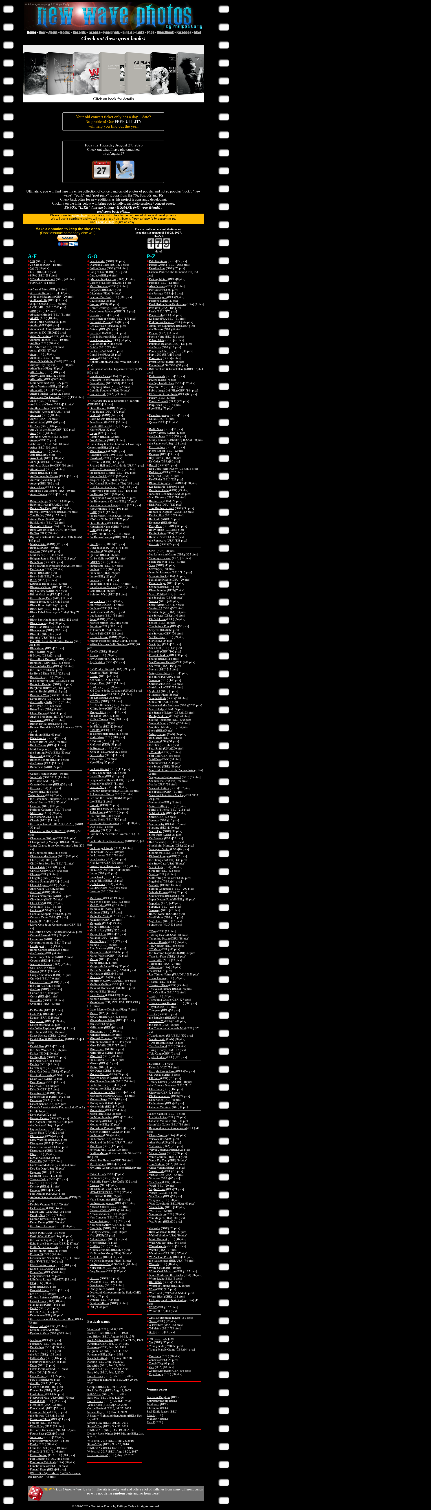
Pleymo (153, 333)
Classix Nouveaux (41, 896)
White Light (156, 1278)
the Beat (35, 551)
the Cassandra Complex (44, 798)
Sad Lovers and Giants (162, 554)
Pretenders (155, 365)
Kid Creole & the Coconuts (106, 690)
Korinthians (97, 737)
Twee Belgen (157, 1042)
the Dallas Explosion (42, 1028)
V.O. (151, 1210)
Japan (93, 619)
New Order (96, 1228)
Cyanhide (36, 1003)
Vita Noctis (156, 1196)
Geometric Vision (100, 322)
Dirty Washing (39, 1139)
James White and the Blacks (166, 1275)
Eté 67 (34, 1294)
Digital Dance (38, 1129)
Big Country (37, 591)
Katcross (95, 672)
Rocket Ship (156, 515)
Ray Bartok (156, 458)
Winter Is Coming (159, 1285)
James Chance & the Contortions (50, 845)
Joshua (94, 655)
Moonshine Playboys (102, 1128)
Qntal (152, 418)
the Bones (36, 670)
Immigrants (96, 565)
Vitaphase (155, 1200)
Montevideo (97, 1110)
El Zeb (34, 1268)
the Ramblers (157, 436)
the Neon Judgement (102, 1203)
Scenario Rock (158, 576)
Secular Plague (158, 612)
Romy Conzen (39, 949)
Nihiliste (95, 1246)
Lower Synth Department (105, 866)
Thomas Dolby (39, 1179)
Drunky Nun (37, 1215)
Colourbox (36, 939)
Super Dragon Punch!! (162, 899)
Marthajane (96, 973)
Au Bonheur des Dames (44, 476)
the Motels (96, 1135)
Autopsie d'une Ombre (43, 490)
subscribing (79, 215)
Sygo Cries (155, 921)
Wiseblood (155, 1293)
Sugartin (154, 885)
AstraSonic (36, 458)
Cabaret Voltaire (40, 773)
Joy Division (97, 662)
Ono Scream (97, 1285)
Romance (155, 522)
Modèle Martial (99, 1074)
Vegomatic (155, 1146)
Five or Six (36, 1390)
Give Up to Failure (101, 340)
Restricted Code (159, 490)
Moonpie (95, 1124)
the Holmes (96, 494)
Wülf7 (153, 1307)
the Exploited (38, 1326)
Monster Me (97, 1106)
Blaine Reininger (159, 483)
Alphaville (36, 390)
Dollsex (35, 1186)
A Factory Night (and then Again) (107, 1415)
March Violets (98, 955)
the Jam (94, 608)
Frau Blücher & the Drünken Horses (51, 641)
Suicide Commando (161, 888)
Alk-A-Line (37, 372)
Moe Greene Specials (102, 1081)
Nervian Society (99, 1206)
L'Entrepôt (153, 1408)
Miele (93, 1024)
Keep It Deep (97, 683)
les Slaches (155, 737)
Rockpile (154, 519)
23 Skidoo (36, 264)
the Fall (34, 1354)
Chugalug (36, 878)
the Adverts (37, 347)
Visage (153, 1192)
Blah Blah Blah (39, 626)
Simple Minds (157, 698)
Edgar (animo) (38, 1250)
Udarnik (154, 1067)
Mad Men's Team (100, 901)
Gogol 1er (96, 354)
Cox (32, 967)
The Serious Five (159, 626)
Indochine (96, 573)
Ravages (154, 454)
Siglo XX (154, 691)
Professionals (157, 376)
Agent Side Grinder (41, 361)
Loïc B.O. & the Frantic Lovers (108, 834)
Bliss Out (35, 634)
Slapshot (154, 741)
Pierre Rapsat (157, 450)
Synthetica (155, 924)
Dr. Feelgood (38, 1208)
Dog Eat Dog (38, 1168)
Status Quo (155, 831)
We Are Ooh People (160, 1257)
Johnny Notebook (100, 640)
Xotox (153, 1321)
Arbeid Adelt (38, 422)
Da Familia (36, 1010)
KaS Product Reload (102, 669)
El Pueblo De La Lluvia (163, 394)
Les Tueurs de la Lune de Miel (167, 1028)
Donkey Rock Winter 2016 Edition (108, 1433)
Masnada (95, 977)
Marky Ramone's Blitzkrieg (166, 440)
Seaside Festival (97, 1358)
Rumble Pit (156, 537)
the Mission (97, 1059)
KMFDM (95, 730)
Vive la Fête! (156, 1207)
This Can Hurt (157, 992)
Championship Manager (44, 842)
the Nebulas (97, 1188)
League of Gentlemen (103, 780)
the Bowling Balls (41, 702)
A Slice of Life (38, 300)
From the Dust (38, 1448)
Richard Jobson (99, 637)
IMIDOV (95, 562)
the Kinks (95, 715)
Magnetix (95, 923)
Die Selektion (157, 619)
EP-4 (33, 1283)
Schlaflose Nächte (160, 579)
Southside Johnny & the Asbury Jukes (172, 770)
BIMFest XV (95, 1448)
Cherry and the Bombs (43, 856)
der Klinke (96, 726)
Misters (94, 1063)
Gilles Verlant (157, 1167)
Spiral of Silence (159, 809)
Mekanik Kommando (102, 988)
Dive (33, 1154)
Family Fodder (39, 1361)
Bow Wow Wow (39, 695)
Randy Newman (99, 1232)
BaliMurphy (37, 522)
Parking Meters (158, 279)
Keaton (94, 676)
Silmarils (154, 694)
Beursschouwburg (158, 1400)
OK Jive (94, 1278)
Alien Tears (37, 368)
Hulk (93, 530)
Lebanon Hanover (100, 790)
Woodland (93, 1329)
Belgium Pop (95, 1351)
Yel (151, 1338)
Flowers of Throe (40, 1419)
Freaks (34, 1444)
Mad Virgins (97, 905)
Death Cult (36, 1078)
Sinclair (153, 701)
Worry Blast (156, 1296)
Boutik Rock (95, 1376)
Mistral (94, 1067)
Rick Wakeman (158, 1232)
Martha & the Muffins (103, 970)
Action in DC (38, 332)
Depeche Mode (39, 1096)
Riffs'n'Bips (94, 1394)
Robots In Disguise (160, 511)
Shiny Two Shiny (159, 673)
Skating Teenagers (160, 719)
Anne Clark (37, 888)
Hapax (93, 433)
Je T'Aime (95, 630)
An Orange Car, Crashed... (45, 397)
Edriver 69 (36, 1254)
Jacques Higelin (99, 480)
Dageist (34, 1017)
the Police (155, 347)
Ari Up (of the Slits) (42, 429)
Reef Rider (155, 479)
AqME (34, 418)
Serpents (154, 630)
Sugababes (155, 881)
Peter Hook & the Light (104, 505)
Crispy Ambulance (41, 975)
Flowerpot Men (39, 1412)
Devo (33, 1114)
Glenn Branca (38, 713)
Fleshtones (36, 1404)
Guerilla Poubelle (100, 390)
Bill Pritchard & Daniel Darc (166, 369)
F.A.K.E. (35, 1351)
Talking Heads (158, 935)
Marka (93, 962)
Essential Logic (39, 1290)
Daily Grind (37, 1021)
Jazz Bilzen (94, 1336)
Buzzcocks (36, 767)
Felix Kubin (97, 755)
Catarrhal (35, 806)
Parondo (154, 282)
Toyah (153, 1006)
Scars (152, 565)
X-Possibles (156, 1325)
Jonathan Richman (160, 493)
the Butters (36, 763)
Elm (32, 1261)
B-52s (33, 580)
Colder (34, 921)
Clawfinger (37, 899)
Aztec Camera (38, 494)
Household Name (100, 526)
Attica (33, 472)
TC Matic (155, 949)
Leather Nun (97, 783)
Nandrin (92, 1361)
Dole (33, 1183)
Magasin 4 (153, 1418)
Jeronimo (95, 626)
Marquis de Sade (100, 966)
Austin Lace (37, 487)
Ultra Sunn (155, 1089)
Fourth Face (37, 1433)
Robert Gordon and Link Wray (108, 361)
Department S (38, 1093)
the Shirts (155, 676)
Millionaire (96, 1027)
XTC (152, 1332)
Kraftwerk (95, 744)
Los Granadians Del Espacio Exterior (112, 369)
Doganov (35, 1172)
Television (155, 967)
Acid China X (38, 321)
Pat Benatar (37, 569)
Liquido (94, 805)
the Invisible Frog (100, 583)
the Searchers (157, 597)
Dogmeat (35, 1175)
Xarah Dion (37, 1132)
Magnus (94, 927)
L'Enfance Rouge (40, 1279)
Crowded (35, 978)
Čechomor (36, 816)
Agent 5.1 (36, 357)
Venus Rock (94, 1404)
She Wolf (154, 666)
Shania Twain (157, 1039)
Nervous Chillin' (100, 1210)
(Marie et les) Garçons (103, 279)
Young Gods (156, 1346)
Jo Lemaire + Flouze (102, 794)
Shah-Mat (155, 648)
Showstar (154, 680)
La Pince (154, 318)
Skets (152, 730)
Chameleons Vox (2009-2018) (48, 831)
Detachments (38, 1103)
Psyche (153, 379)
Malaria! (95, 937)
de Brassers (37, 720)
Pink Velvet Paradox (161, 322)
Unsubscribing (105, 222)
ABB (33, 311)
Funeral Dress (38, 1469)
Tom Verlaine (157, 1164)
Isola (92, 591)
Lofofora (95, 830)
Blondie (35, 637)
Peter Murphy (98, 1149)
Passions (154, 300)
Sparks (153, 784)
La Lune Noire (98, 887)
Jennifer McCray (100, 980)
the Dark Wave (39, 1050)
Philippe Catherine (41, 809)
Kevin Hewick (98, 476)
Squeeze (154, 820)
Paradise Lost (157, 268)
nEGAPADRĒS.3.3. (101, 1192)
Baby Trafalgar (39, 501)
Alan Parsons (157, 286)
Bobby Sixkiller (159, 716)
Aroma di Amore (40, 436)
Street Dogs (156, 867)
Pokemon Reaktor (160, 343)
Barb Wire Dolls (39, 529)
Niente (94, 1242)
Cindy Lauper (98, 772)
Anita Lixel (96, 812)
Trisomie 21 (156, 1021)
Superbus (154, 903)
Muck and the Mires (102, 1142)
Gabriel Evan (38, 1301)
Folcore (34, 1422)
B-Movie (35, 655)
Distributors (37, 1150)
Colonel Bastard (40, 935)
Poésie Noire (156, 336)
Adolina (35, 343)
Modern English (99, 1077)
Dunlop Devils (39, 1218)
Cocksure (36, 910)
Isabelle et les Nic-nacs (103, 587)
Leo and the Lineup (101, 798)
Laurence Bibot (39, 583)
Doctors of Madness (42, 1165)
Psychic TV (156, 387)
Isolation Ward (98, 594)
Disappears (36, 1143)
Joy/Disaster (97, 658)
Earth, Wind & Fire (41, 1236)
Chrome (35, 874)
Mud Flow (96, 1146)
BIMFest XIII (95, 1430)
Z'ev (151, 1367)
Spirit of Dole (157, 813)
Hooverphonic (98, 508)
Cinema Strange (39, 881)
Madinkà (95, 909)
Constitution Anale (41, 942)
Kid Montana (98, 694)
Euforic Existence (41, 1297)
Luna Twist (96, 877)
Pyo (151, 408)
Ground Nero (97, 383)
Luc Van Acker (158, 1117)
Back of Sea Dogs (40, 508)
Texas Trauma (157, 978)
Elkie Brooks (38, 738)
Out (92, 1307)
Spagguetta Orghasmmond (165, 777)
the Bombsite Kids (41, 666)
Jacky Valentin (158, 1113)
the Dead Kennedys (42, 1075)
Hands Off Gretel (100, 426)
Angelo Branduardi (41, 716)
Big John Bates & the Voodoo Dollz (51, 537)
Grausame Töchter (101, 379)
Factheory (36, 1343)
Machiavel (96, 898)
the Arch (35, 426)
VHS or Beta (156, 1174)
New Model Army (100, 1224)
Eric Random (157, 447)
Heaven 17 (96, 462)
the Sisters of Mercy (161, 712)
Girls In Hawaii (99, 336)
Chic (33, 860)
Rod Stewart (156, 842)
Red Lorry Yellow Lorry (163, 468)
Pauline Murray (99, 1153)
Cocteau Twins (39, 917)
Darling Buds (38, 1057)
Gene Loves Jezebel (102, 311)
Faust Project (38, 1376)
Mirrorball (96, 1056)
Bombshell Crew (40, 662)
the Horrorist (97, 515)
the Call (35, 781)
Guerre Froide (98, 394)
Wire (152, 1289)
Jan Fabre (36, 1340)
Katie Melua (97, 995)
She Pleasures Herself (162, 662)
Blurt (33, 652)
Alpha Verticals (39, 386)
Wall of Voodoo (158, 1235)
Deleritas (35, 1086)
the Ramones (157, 443)
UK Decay (155, 1074)
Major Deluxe (98, 934)
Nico (92, 1235)
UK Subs (154, 1078)
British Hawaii (39, 723)
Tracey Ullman (158, 1081)
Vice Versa (155, 1182)
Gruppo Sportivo (100, 387)
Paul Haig (95, 415)
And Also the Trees (41, 404)
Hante (93, 429)
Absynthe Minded (41, 314)
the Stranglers (157, 860)
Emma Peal (37, 1272)
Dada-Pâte (36, 1014)
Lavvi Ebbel (97, 776)
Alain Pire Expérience (162, 325)
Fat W (33, 1365)
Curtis (33, 996)
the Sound (155, 766)
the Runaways (157, 540)
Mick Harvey (98, 451)
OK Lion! (95, 1281)
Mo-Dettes (96, 1070)
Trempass (155, 1010)
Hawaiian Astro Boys (102, 454)
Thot (152, 996)
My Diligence (98, 1164)
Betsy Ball (36, 576)
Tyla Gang (155, 1053)
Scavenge (155, 568)
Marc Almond (38, 383)
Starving (154, 827)
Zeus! (152, 1363)
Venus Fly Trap (158, 1160)
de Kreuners (97, 748)
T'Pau (152, 931)
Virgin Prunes (157, 1189)
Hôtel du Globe (99, 519)
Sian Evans (37, 1304)
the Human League (101, 537)
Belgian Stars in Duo (42, 558)
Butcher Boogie (39, 759)
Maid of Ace (97, 930)
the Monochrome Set (102, 1092)
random (119, 1493)
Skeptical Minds (159, 727)
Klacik (151, 1415)
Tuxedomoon (157, 1035)
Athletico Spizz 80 (41, 465)
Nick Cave (36, 813)
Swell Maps (156, 917)
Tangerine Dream (159, 938)
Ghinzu (94, 329)
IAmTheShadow (99, 547)
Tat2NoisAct (156, 945)
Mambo (94, 944)
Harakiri (94, 436)
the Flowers (37, 1415)
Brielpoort (153, 1404)
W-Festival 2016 (97, 1440)
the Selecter (156, 615)
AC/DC (34, 318)
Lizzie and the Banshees (104, 823)
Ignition (94, 555)
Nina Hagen (97, 411)
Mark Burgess (38, 749)
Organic (94, 1299)
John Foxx (36, 1437)
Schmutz (154, 586)
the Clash (36, 892)
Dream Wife (37, 1211)
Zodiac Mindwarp (160, 1370)
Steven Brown (38, 741)
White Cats (156, 1267)
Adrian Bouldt (39, 691)
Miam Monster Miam (102, 1020)
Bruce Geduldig (99, 308)
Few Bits (35, 1379)
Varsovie (154, 1139)
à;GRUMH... (37, 307)
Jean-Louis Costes (41, 964)
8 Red (33, 275)
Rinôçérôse (156, 501)
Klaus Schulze (157, 590)
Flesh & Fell (37, 1401)
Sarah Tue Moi (158, 561)
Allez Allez (37, 379)
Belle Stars (36, 562)
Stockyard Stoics (159, 849)
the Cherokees (38, 852)
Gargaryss (95, 290)
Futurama (93, 1343)
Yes (151, 1342)
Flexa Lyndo (37, 1408)
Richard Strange (159, 856)
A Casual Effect (39, 289)
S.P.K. (152, 551)
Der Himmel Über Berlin (104, 483)
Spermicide (156, 802)
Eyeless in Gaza (39, 1333)
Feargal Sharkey (159, 655)
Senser (153, 622)
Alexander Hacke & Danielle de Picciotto (115, 400)
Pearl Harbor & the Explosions (167, 304)
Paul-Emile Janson (158, 1411)
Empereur (36, 1276)
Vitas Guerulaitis (159, 1203)
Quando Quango (159, 415)
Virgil (152, 1185)
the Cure (35, 989)
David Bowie (38, 698)
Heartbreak (96, 458)
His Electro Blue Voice (103, 487)
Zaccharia (155, 1356)
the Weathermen (159, 1260)
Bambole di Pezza (41, 526)
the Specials (156, 791)
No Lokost (96, 1257)
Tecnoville (155, 960)
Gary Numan (97, 1271)
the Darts (35, 1060)
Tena (150, 971)
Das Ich (34, 1064)
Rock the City (95, 1390)
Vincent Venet (157, 1153)
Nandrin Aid (94, 1369)
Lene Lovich (97, 859)
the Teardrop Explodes (162, 953)
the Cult (35, 985)
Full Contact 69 (39, 1458)
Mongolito (96, 1088)
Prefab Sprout (157, 361)
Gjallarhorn (96, 343)
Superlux (154, 906)
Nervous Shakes (99, 1214)
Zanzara (154, 1360)
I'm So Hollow (98, 558)
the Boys (35, 705)
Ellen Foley (37, 1426)
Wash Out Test (157, 1242)
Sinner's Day (94, 1422)
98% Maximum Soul (42, 279)
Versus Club (156, 1171)
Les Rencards (157, 486)
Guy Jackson (97, 601)
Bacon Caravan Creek (43, 511)
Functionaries (38, 1466)
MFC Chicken (98, 1016)
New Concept (98, 1217)
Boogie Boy (37, 677)
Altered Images (39, 393)
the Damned (37, 1032)
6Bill (33, 272)
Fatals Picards (38, 1369)
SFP (151, 640)
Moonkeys (96, 1121)
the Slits (154, 745)
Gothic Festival (96, 1408)
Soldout (154, 763)
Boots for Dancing (41, 684)
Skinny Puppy (157, 734)
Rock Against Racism (100, 1340)
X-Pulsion (155, 1328)
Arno (33, 433)
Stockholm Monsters (161, 845)
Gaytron (94, 304)
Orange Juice (97, 1289)
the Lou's (95, 851)
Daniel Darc (37, 1046)
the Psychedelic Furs (161, 383)
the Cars (35, 788)
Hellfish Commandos (102, 469)
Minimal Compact (101, 1038)
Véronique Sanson (160, 558)
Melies (94, 991)
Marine (94, 959)
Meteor (94, 1013)
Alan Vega (155, 1142)
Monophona (97, 1103)
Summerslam (157, 896)
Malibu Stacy (98, 941)
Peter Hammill (98, 422)
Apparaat (35, 415)
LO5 (92, 826)
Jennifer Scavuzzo (160, 572)
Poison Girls (156, 340)
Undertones (156, 1099)
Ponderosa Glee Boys (162, 351)
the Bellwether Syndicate (45, 565)
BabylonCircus (39, 504)
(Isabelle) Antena (40, 411)
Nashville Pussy (99, 1181)
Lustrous (95, 891)
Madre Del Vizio (100, 916)
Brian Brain (37, 709)
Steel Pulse (155, 834)
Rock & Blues (95, 1333)
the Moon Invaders (101, 1117)
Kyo (92, 762)
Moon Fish (96, 1113)
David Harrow (98, 440)
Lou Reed (155, 476)
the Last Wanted (99, 769)
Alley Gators (37, 375)
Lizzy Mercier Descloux (104, 1009)
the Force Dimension (42, 1430)
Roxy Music (156, 529)
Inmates (94, 580)
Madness (95, 912)
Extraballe (36, 1329)
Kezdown (95, 687)
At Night (35, 462)
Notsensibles (97, 1267)
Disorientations (39, 1147)
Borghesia (36, 688)
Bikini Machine (39, 594)
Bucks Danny (38, 745)
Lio (92, 801)
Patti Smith (156, 748)
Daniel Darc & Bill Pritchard (47, 1039)
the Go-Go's (97, 351)
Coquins (35, 960)
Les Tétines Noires (160, 974)
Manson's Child (99, 952)
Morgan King (98, 712)
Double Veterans (40, 1204)
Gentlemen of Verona (102, 318)
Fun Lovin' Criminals (43, 1462)
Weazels (154, 1264)
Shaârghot (155, 644)
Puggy (153, 397)
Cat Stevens (156, 838)
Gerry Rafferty (157, 432)
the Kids (95, 697)
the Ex (34, 1311)
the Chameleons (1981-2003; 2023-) (52, 824)
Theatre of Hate (158, 985)
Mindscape (96, 1031)
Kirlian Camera (99, 719)
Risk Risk (155, 504)
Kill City (95, 701)
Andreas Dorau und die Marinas (49, 1197)
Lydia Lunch (97, 884)
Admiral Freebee (40, 339)
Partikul (154, 290)
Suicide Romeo (158, 892)
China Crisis (37, 867)
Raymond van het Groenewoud (168, 1128)
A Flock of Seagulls (42, 296)
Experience (37, 1315)
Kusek (93, 759)
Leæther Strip (98, 787)
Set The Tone (157, 637)
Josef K (94, 651)
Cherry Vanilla (158, 1135)
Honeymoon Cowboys (103, 498)
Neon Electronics (100, 1199)
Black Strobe (38, 623)
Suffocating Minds (160, 878)
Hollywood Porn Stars (103, 490)
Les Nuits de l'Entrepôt (101, 1379)
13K (32, 261)
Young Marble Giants (162, 1349)
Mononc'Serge (98, 1099)
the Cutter (36, 1000)
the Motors (96, 1139)
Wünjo (153, 1311)
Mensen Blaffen (99, 998)
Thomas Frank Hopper (162, 1003)
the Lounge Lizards (101, 848)
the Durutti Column (42, 1226)
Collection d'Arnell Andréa (46, 931)
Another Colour (39, 408)
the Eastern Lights (41, 1240)
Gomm (94, 358)
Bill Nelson (96, 1196)
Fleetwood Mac (39, 1397)
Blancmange (37, 630)
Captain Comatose (41, 784)
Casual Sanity (38, 802)
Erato (33, 1286)
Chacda (34, 820)
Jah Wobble (97, 604)
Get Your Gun (98, 325)
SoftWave (155, 759)
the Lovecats (97, 855)
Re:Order (154, 461)
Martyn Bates (38, 544)
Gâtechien (96, 293)
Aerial (33, 350)
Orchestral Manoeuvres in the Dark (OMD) (115, 1292)
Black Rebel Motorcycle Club (48, 612)
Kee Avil (95, 679)
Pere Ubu (154, 308)
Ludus (93, 873)
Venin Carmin (157, 1156)
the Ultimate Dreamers (162, 1085)
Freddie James (98, 612)
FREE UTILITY (128, 121)
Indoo (93, 576)
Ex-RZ (34, 1308)
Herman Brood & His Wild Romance (52, 727)
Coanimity (36, 906)
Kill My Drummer (100, 705)
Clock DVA (37, 903)
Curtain (34, 993)
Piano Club (156, 315)
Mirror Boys (97, 1052)
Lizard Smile (97, 819)
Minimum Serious (100, 1042)
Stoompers (155, 852)
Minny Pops (97, 1049)
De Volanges (37, 1068)
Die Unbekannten (159, 1096)
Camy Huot (96, 533)
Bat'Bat (34, 533)
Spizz (152, 816)
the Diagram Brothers (43, 1121)
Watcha (153, 1249)
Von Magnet (156, 1218)
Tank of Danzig (158, 942)
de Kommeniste (99, 733)
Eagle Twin (37, 1232)
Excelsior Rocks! (97, 1455)
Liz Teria (95, 816)
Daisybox (36, 1024)
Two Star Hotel (158, 1046)
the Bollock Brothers (42, 659)
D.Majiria (36, 1157)
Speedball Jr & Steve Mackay (167, 795)
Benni (33, 573)
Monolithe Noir (99, 1095)
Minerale (95, 1034)
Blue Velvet (37, 648)
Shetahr (153, 669)
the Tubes (155, 1024)
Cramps (34, 971)
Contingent (37, 946)
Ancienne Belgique (158, 1397)
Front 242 (36, 1451)
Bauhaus (35, 547)
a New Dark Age (99, 1221)
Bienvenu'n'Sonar (40, 587)
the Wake (154, 1228)
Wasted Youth (157, 1246)
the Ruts (154, 544)
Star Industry (157, 824)
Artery (34, 440)
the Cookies (37, 953)
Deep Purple (37, 1082)
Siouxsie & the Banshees (164, 705)
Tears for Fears (157, 956)
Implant (94, 569)
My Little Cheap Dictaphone (107, 1167)
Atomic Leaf (37, 469)
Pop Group (155, 358)
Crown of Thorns (40, 982)
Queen (153, 422)
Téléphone (155, 963)
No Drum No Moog (101, 1253)
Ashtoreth (36, 451)
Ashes (33, 447)
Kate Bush (36, 756)
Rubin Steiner (157, 533)
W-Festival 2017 (97, 1451)
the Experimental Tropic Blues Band (52, 1319)
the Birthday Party (41, 598)
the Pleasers (156, 329)
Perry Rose (155, 526)
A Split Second (39, 303)
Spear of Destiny (159, 788)
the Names (96, 1178)
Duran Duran (38, 1222)
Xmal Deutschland (160, 1317)
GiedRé (94, 333)
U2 (151, 1064)
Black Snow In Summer (44, 619)
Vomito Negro (157, 1214)
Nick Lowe (96, 862)
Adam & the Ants (40, 336)
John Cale (36, 777)
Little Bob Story (99, 808)
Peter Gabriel (97, 261)
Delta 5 (34, 1089)
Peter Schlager (157, 583)
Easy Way (93, 1365)
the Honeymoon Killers (104, 501)
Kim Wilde (155, 1282)
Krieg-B (94, 751)
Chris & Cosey (39, 870)
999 (32, 282)
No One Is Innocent (101, 1260)
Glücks (94, 347)
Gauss (93, 300)
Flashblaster (37, 1394)
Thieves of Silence (160, 988)
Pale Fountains (158, 261)
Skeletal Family (158, 723)
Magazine (96, 919)
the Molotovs (98, 1085)
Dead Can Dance (40, 1071)
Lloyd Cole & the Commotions (49, 924)
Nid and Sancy (98, 1239)
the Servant (156, 633)
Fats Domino (38, 1193)
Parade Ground (158, 264)
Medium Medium (100, 984)
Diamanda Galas (99, 264)
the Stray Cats (157, 863)
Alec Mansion (98, 948)
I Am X (94, 544)
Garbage (95, 275)
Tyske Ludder (157, 1057)
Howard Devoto (39, 1118)
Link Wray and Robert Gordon (167, 1300)
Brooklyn (36, 734)
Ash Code (36, 444)
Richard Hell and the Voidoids (108, 465)
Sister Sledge (157, 709)
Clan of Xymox (39, 885)
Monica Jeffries (99, 622)
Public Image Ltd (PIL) (163, 390)
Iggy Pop (95, 551)
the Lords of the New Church (107, 841)
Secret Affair (156, 604)
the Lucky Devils (100, 869)
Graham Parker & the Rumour (167, 272)
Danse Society (38, 1035)
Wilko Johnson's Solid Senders (108, 644)
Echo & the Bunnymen (44, 1243)
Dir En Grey (37, 1136)
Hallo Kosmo (98, 418)
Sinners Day (94, 1412)
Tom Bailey (37, 515)
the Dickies (37, 1125)
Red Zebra (155, 472)
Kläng (93, 723)
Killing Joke (97, 708)
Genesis (94, 315)
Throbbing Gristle (160, 999)
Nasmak (94, 1185)
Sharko (153, 658)
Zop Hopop (156, 1374)
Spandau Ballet (158, 781)
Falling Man (37, 1358)
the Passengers (158, 297)
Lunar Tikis (97, 880)
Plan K (151, 1422)
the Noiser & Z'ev (100, 1264)
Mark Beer (36, 555)
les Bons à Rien (39, 673)
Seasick (153, 601)
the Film (35, 1383)
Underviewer (157, 1103)
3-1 (32, 268)
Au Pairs (35, 480)
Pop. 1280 (155, 354)
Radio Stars (156, 429)
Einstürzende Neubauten (45, 1258)
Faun (33, 1372)
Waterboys (155, 1253)
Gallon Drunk (98, 268)
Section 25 (155, 608)
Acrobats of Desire (41, 329)
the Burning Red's (41, 752)
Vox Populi (156, 1221)
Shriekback (156, 683)
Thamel (153, 981)
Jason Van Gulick (159, 1124)
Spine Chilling (158, 806)
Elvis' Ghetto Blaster (42, 1265)
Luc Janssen (97, 615)
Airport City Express (42, 365)
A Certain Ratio (39, 293)
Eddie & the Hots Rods (44, 1247)
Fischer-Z (36, 1386)
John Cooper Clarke (42, 957)
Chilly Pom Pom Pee (42, 863)
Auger (33, 483)
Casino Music (36, 795)
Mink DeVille (98, 1045)
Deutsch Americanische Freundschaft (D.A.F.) (57, 1107)
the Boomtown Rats (42, 680)
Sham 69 (154, 651)
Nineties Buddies (100, 1249)
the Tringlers (157, 1017)
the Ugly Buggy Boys (162, 1071)
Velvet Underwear (160, 1149)
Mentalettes (97, 1002)
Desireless (36, 1100)
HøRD (93, 512)
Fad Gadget (37, 1347)
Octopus (92, 1386)
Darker (34, 1053)
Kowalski (95, 741)
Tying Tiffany (157, 1050)
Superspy (154, 910)
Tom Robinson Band (161, 508)
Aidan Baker (37, 519)
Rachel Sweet (157, 913)
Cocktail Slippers (40, 913)
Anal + (34, 400)
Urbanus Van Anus (160, 1107)
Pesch (152, 311)
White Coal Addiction (162, 1271)
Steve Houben (98, 523)
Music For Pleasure (101, 1160)
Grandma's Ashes (100, 376)
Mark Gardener (99, 286)
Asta (32, 454)
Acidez (34, 325)
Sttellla (153, 874)
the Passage (156, 293)
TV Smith (155, 752)
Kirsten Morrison (100, 1131)
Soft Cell (154, 755)
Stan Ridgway (157, 497)
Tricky (153, 1014)
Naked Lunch (98, 1174)
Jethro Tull (96, 633)
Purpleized (155, 405)
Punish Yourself (158, 401)
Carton (34, 791)
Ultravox (154, 1092)
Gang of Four (98, 272)
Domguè (35, 1190)
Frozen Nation (38, 1455)
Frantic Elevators (40, 1440)
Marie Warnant (158, 1239)
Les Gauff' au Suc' (100, 297)
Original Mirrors (99, 1303)
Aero (33, 354)
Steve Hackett (98, 408)
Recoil (153, 465)
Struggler (154, 870)
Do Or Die (36, 1161)
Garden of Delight (100, 282)
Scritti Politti (157, 594)
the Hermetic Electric (102, 472)
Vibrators (154, 1178)
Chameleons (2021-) (42, 838)
